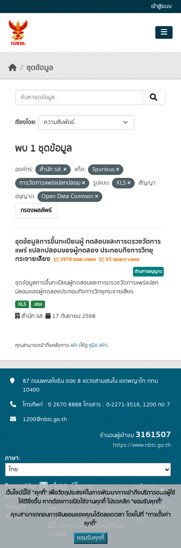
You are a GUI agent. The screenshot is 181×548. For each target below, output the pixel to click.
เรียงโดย (25, 122)
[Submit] (154, 97)
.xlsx (37, 304)
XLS (22, 304)
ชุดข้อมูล (40, 67)
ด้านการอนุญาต (148, 271)
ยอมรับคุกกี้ (90, 538)
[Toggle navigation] (164, 32)
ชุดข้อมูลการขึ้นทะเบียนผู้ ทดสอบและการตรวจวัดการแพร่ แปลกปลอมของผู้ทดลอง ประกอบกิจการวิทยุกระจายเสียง (88, 250)
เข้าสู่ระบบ (161, 7)
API (73, 345)
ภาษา (12, 458)
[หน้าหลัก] (12, 67)
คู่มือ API (97, 345)
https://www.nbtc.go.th (142, 445)
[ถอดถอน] (65, 170)
